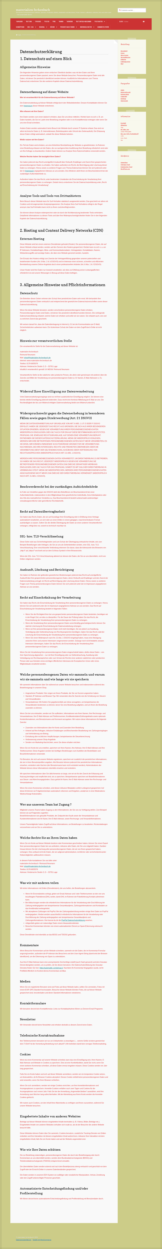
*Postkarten (98, 21)
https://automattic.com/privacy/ (51, 968)
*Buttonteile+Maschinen (83, 21)
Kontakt (123, 123)
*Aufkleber (19, 21)
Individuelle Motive (86, 27)
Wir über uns (125, 130)
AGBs (122, 90)
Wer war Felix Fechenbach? (130, 134)
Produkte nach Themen (67, 27)
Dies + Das (30, 27)
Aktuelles (124, 125)
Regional (42, 27)
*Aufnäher (69, 21)
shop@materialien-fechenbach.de (37, 358)
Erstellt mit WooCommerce (42, 1240)
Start (19, 35)
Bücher (52, 27)
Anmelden (124, 163)
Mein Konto (124, 55)
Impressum (28, 106)
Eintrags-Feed (125, 165)
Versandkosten (125, 57)
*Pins (54, 21)
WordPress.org (125, 169)
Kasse (122, 53)
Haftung (123, 99)
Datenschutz (125, 94)
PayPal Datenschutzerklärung (73, 920)
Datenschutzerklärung (23, 1240)
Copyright (124, 96)
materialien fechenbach (33, 10)
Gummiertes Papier (103, 27)
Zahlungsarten (125, 62)
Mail (122, 64)
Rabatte (123, 59)
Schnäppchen (20, 27)
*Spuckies (38, 21)
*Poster (46, 21)
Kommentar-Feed (126, 167)
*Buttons (29, 21)
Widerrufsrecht (125, 92)
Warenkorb (124, 51)
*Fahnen (61, 21)
